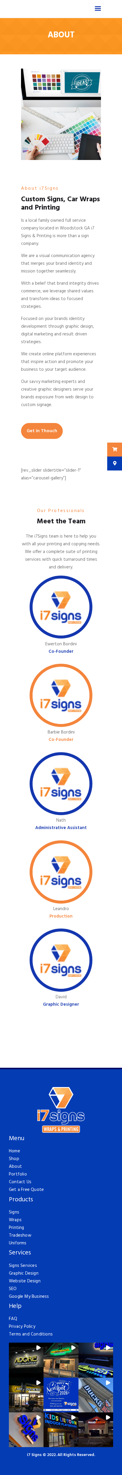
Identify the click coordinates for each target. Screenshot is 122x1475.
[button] (26, 1360)
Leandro (61, 909)
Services (20, 1253)
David (61, 997)
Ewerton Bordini (61, 644)
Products (21, 1200)
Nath (61, 820)
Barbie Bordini (61, 732)
